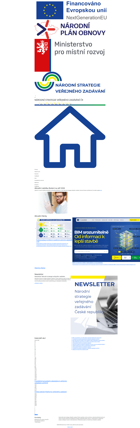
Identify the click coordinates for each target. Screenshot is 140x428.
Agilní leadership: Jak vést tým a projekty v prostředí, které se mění (86, 341)
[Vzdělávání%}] (67, 213)
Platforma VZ (37, 171)
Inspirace (36, 173)
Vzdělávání (37, 176)
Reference (37, 182)
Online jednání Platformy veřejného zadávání (81, 343)
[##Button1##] (35, 414)
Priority (36, 169)
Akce (36, 178)
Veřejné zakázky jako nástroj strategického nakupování (83, 345)
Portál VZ (36, 184)
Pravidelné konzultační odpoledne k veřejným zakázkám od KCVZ (85, 339)
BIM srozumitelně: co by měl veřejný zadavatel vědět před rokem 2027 (86, 337)
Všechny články (40, 268)
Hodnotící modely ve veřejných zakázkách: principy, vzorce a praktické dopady (88, 344)
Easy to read (70, 427)
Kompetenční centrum (39, 180)
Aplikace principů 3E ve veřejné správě (80, 349)
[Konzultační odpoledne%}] (71, 213)
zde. (101, 190)
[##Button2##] (37, 414)
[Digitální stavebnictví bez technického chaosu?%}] (69, 213)
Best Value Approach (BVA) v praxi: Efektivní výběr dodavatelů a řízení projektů (88, 340)
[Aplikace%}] (73, 213)
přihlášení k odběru (39, 283)
